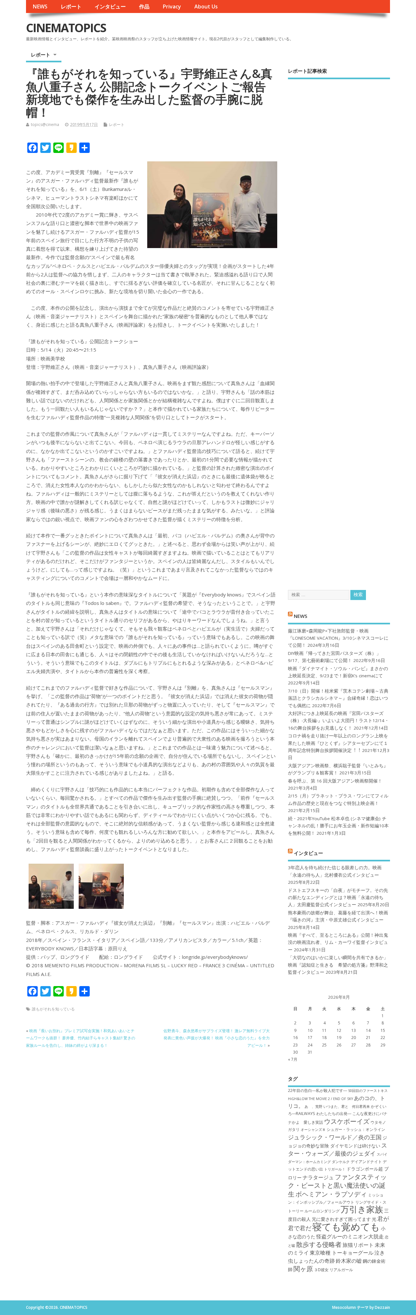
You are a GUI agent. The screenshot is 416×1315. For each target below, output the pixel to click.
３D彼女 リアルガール (333, 1269)
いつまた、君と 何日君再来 (346, 1106)
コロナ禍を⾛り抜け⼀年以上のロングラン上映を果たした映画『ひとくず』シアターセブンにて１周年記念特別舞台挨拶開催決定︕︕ (338, 743)
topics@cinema (45, 124)
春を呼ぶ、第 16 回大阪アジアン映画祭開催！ (335, 781)
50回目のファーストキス (368, 1090)
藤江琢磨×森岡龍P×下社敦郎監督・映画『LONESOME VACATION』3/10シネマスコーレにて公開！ (338, 638)
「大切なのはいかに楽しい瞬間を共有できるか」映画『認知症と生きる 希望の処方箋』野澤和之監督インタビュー (338, 965)
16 (295, 1037)
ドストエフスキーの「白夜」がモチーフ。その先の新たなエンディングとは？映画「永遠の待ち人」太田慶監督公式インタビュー (338, 897)
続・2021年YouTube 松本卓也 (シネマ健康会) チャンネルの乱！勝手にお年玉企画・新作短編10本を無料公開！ (338, 826)
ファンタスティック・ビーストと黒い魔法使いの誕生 (337, 1185)
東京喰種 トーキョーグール (341, 1252)
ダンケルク (341, 1161)
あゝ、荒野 (313, 1106)
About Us (206, 6)
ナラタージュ (318, 1177)
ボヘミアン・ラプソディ (331, 1193)
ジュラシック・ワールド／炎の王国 (335, 1137)
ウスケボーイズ (347, 1121)
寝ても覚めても (346, 1226)
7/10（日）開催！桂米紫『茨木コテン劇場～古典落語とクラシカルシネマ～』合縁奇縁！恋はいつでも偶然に (338, 698)
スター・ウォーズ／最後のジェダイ (337, 1149)
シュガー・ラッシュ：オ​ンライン (356, 1129)
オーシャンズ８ (313, 1129)
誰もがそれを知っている (53, 1009)
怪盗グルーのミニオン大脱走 (350, 1236)
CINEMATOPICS (66, 28)
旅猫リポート (358, 1244)
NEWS (39, 6)
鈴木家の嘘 (349, 1260)
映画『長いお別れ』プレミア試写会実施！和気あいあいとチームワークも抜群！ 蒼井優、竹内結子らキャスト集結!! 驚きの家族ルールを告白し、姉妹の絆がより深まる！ (80, 1038)
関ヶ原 (303, 1268)
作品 (144, 6)
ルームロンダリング (322, 1211)
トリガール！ (334, 1169)
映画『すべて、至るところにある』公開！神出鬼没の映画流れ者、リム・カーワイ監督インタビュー (338, 942)
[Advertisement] (339, 329)
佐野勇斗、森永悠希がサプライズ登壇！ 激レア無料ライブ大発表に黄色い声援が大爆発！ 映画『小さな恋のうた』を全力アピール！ (216, 1038)
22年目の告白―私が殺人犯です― (317, 1090)
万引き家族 (362, 1209)
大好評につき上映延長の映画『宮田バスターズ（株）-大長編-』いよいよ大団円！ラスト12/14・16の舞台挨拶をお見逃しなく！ (338, 720)
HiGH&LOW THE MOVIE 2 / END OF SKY (320, 1098)
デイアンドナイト (366, 1161)
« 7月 (292, 1059)
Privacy (171, 6)
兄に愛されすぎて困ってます (341, 1219)
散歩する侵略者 (319, 1244)
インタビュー (110, 6)
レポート (71, 6)
